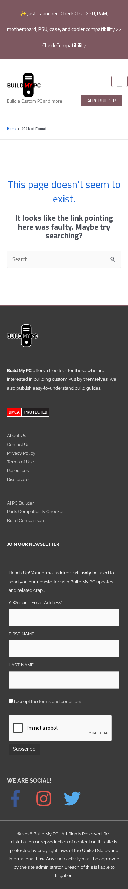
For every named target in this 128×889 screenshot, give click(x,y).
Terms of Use (20, 462)
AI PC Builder (20, 503)
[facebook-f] (20, 798)
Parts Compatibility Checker (35, 511)
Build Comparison (25, 520)
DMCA (14, 412)
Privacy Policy (21, 453)
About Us (16, 435)
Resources (18, 470)
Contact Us (18, 444)
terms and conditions (60, 701)
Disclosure (18, 479)
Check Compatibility (64, 45)
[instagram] (48, 798)
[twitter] (75, 798)
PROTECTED (35, 412)
